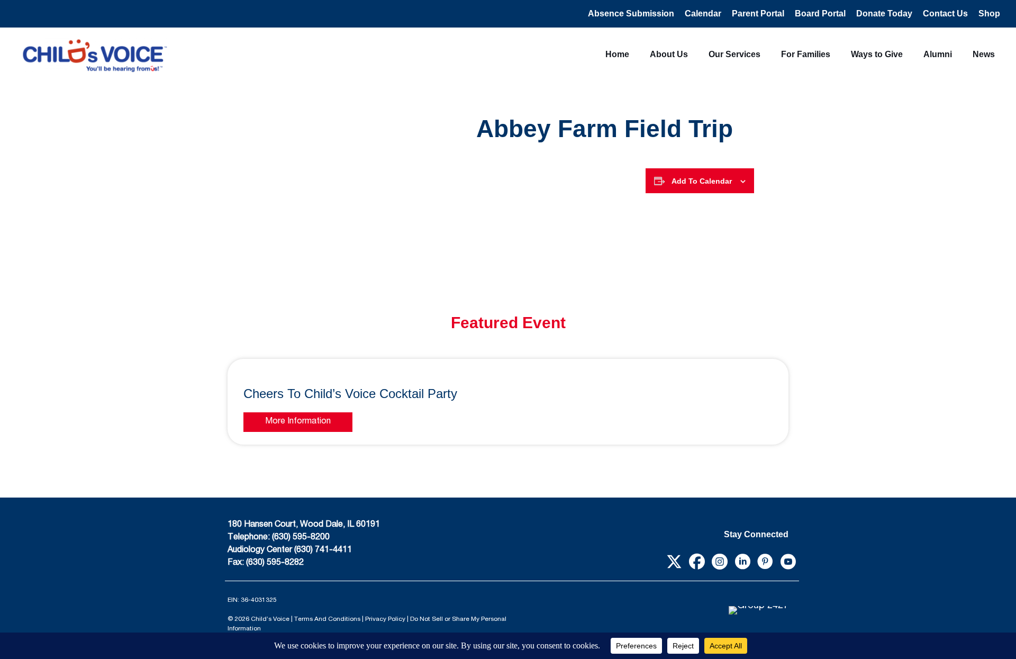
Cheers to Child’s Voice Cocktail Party (350, 393)
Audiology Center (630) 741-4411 (290, 550)
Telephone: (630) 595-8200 (279, 538)
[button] (674, 561)
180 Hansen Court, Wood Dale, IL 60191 (304, 525)
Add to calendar (702, 181)
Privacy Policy (385, 619)
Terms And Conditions (327, 619)
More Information (298, 422)
